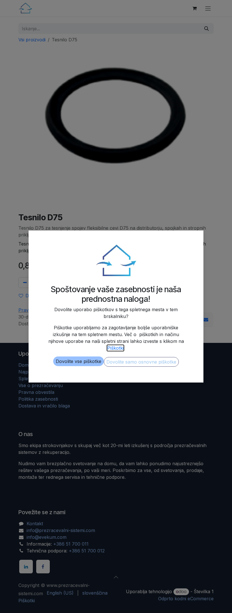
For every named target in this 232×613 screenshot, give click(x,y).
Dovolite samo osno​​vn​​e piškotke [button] (141, 362)
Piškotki (115, 348)
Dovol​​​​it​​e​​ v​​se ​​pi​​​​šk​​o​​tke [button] (78, 361)
